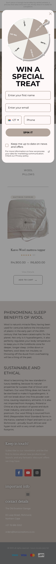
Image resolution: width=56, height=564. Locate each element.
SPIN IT (28, 132)
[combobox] (13, 120)
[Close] (50, 13)
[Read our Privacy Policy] (49, 151)
